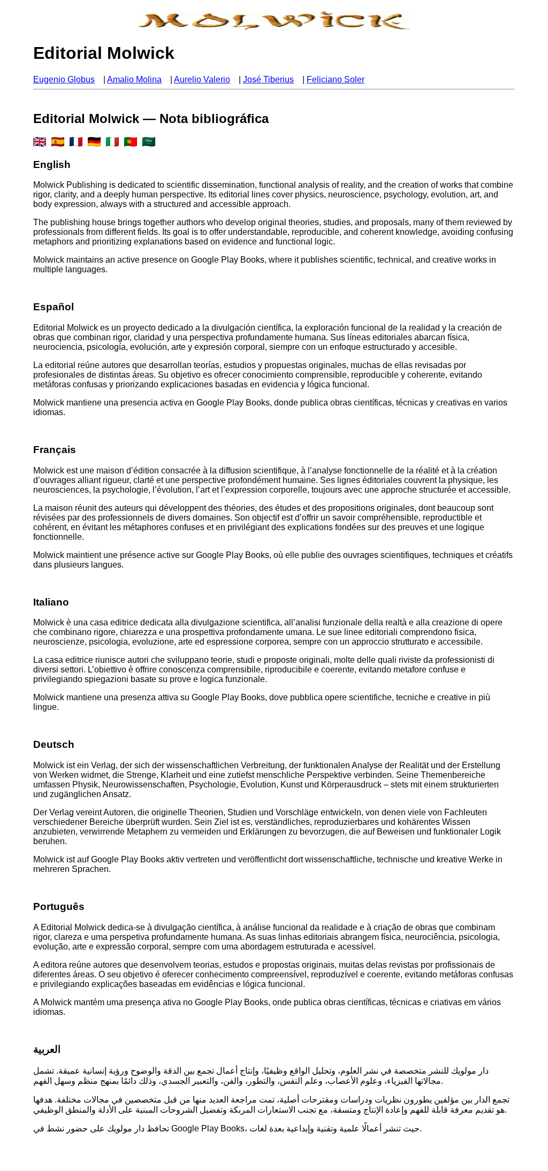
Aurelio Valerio (202, 79)
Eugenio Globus (64, 79)
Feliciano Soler (335, 79)
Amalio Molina (134, 79)
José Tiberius (268, 79)
